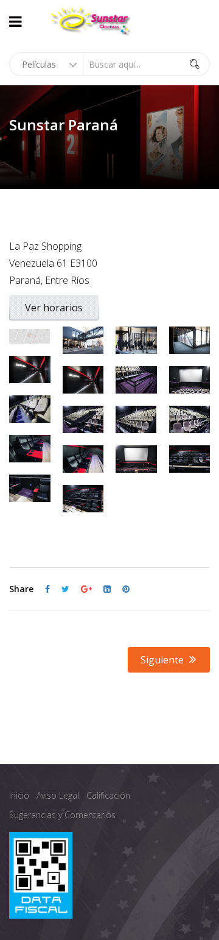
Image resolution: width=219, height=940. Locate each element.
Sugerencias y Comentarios (62, 815)
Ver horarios (54, 307)
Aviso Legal (57, 795)
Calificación (108, 795)
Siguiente (163, 659)
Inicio (19, 795)
